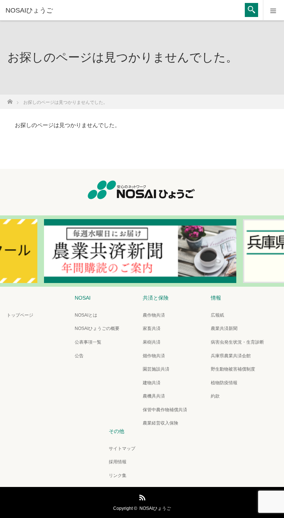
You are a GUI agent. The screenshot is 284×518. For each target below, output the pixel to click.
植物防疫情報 (224, 382)
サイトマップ (122, 448)
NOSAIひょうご (155, 508)
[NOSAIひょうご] (131, 10)
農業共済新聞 (224, 328)
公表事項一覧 (88, 342)
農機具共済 (154, 396)
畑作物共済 (154, 355)
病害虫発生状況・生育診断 (237, 342)
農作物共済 (154, 315)
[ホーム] (9, 99)
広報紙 (217, 315)
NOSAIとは (86, 315)
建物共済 (151, 382)
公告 (79, 355)
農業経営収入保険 (160, 423)
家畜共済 (151, 328)
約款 (215, 396)
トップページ (20, 315)
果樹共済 (151, 342)
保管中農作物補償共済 (165, 409)
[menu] (273, 10)
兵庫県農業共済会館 (231, 355)
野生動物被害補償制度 (233, 369)
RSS (141, 496)
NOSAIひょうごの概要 (97, 328)
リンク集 (117, 475)
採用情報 (117, 461)
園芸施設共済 (156, 369)
